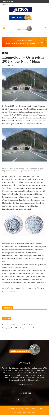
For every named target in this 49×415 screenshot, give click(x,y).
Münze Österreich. (11, 291)
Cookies (27, 408)
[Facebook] (18, 400)
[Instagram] (24, 399)
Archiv (13, 325)
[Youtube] (30, 400)
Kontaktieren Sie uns (24, 384)
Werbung (34, 408)
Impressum (11, 408)
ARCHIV (7, 319)
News (5, 53)
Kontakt (41, 408)
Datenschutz (19, 408)
